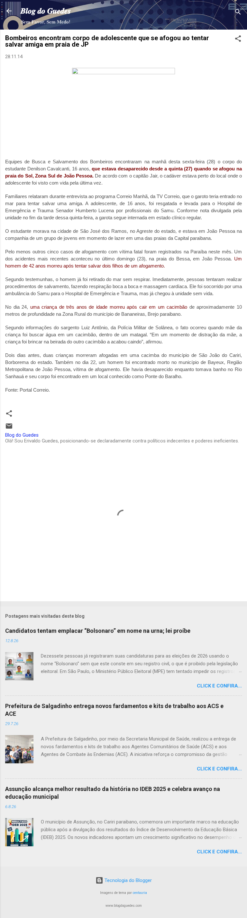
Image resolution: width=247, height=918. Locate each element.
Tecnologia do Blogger (127, 880)
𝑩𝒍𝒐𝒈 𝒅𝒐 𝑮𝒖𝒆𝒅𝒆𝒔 (46, 10)
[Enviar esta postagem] (9, 428)
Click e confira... (219, 686)
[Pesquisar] (238, 13)
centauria (140, 893)
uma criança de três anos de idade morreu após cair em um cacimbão (109, 307)
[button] (238, 40)
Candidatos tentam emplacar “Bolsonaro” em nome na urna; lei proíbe (97, 630)
